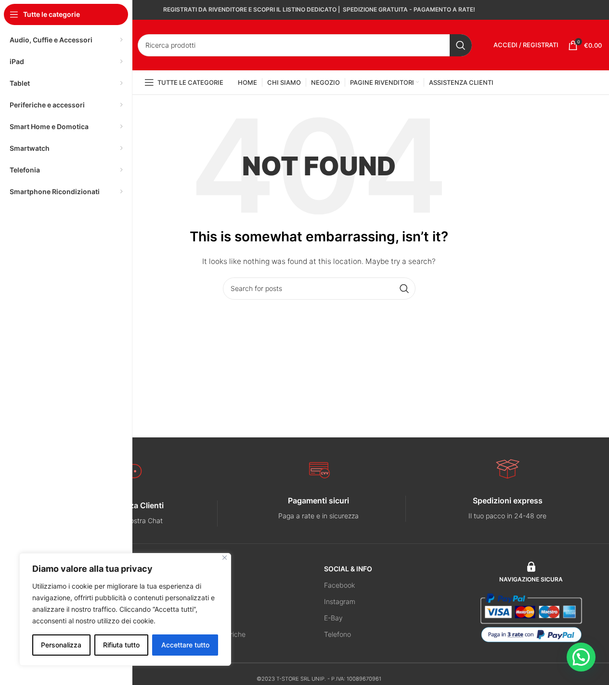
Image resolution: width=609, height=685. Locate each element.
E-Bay (333, 618)
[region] (125, 609)
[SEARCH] (461, 45)
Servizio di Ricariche (214, 634)
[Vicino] (224, 557)
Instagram (339, 601)
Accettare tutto (185, 645)
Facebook (339, 585)
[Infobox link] (319, 508)
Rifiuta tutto (121, 645)
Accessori (197, 618)
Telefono (337, 634)
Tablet (192, 601)
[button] (581, 657)
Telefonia (196, 585)
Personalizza (61, 645)
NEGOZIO (198, 569)
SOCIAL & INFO (348, 569)
